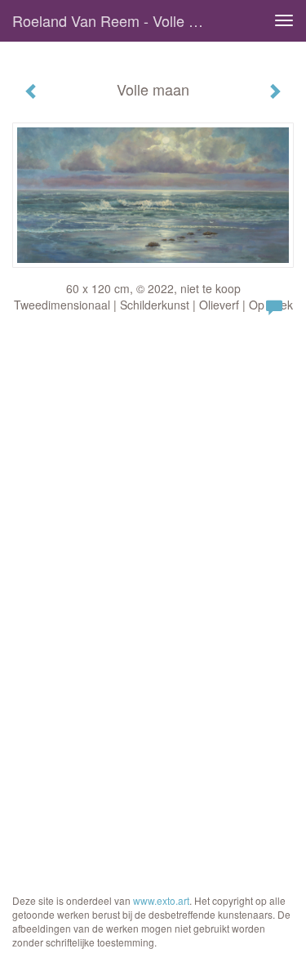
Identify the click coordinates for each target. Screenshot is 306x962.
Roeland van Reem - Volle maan (117, 20)
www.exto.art (161, 900)
